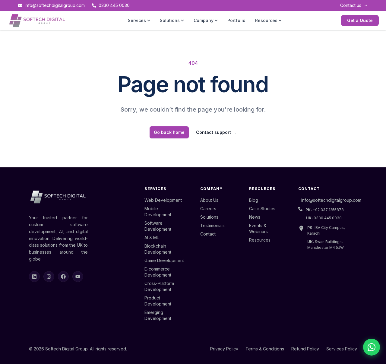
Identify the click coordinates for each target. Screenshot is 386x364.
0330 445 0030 (114, 5)
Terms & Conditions (264, 348)
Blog (253, 200)
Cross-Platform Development (159, 286)
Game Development (164, 260)
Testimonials (212, 225)
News (254, 217)
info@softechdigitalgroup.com (55, 5)
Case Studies (262, 208)
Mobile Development (157, 211)
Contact (208, 233)
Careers (208, 208)
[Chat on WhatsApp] (371, 347)
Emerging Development (157, 315)
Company (204, 20)
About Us (209, 200)
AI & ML (151, 237)
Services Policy (341, 348)
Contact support (216, 132)
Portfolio (236, 20)
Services (137, 20)
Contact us (350, 5)
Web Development (163, 200)
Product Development (157, 300)
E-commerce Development (157, 271)
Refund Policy (305, 348)
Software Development (157, 226)
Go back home (169, 132)
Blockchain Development (157, 249)
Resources (266, 20)
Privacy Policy (224, 348)
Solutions (170, 20)
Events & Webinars (258, 228)
